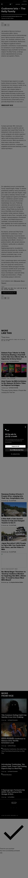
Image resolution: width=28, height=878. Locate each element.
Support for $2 (15, 446)
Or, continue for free (15, 454)
